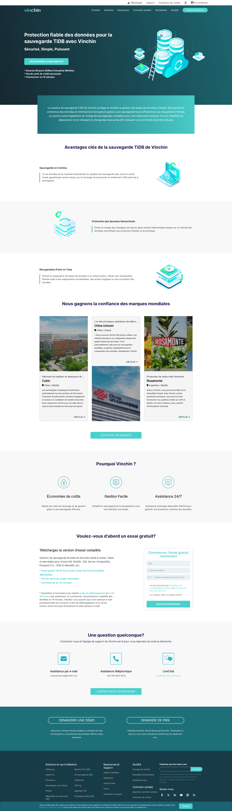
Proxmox (49, 780)
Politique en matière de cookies (51, 807)
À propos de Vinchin (141, 769)
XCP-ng (78, 785)
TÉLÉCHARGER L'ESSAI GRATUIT (46, 61)
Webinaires (108, 778)
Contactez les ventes (169, 2)
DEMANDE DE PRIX (155, 720)
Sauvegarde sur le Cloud (56, 785)
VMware (49, 769)
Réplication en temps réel (57, 796)
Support (150, 2)
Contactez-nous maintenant (168, 676)
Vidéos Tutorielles (111, 772)
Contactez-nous (140, 780)
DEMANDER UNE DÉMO (77, 720)
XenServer (79, 780)
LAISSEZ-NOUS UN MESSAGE (116, 691)
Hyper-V (49, 775)
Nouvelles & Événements (143, 775)
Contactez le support (113, 794)
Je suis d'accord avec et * (168, 588)
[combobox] (150, 577)
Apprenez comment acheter (145, 792)
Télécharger (136, 2)
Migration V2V (81, 791)
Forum (106, 788)
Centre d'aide (109, 783)
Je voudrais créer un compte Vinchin (166, 595)
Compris (185, 806)
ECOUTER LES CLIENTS (116, 435)
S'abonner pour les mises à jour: (173, 764)
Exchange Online (82, 796)
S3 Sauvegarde (81, 775)
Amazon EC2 (80, 769)
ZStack (49, 791)
